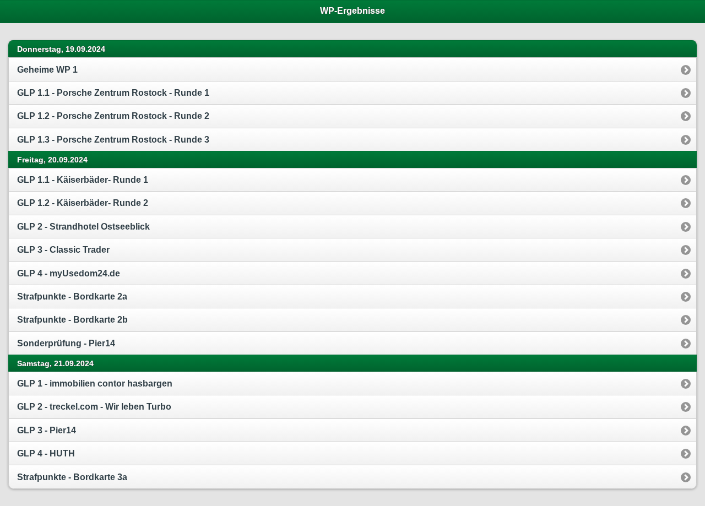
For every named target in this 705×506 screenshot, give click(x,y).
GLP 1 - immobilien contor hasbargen (94, 383)
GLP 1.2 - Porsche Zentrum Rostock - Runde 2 (113, 116)
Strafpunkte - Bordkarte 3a (72, 477)
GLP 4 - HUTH (46, 453)
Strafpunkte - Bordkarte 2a (72, 296)
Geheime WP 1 (47, 69)
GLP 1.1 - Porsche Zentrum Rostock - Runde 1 (113, 92)
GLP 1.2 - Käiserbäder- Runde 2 (82, 203)
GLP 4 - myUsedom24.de (68, 273)
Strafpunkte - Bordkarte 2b (72, 319)
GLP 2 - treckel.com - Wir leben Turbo (94, 406)
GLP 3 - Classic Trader (63, 249)
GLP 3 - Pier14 (46, 430)
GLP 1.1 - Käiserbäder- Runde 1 (82, 179)
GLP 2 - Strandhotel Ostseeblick (83, 226)
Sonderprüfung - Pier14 (66, 343)
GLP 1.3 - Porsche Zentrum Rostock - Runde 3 (113, 139)
